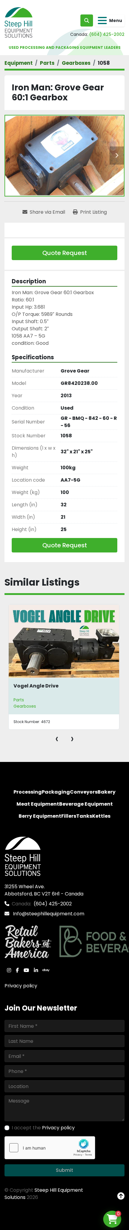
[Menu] (102, 20)
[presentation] (56, 738)
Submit (64, 1170)
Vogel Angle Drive (36, 685)
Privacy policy (20, 985)
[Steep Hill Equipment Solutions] (22, 856)
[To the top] (120, 1196)
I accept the (43, 1127)
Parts (19, 700)
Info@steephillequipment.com (48, 913)
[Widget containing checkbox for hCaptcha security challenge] (49, 1147)
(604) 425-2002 (106, 34)
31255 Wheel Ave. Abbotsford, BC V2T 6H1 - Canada (43, 890)
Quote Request (64, 253)
